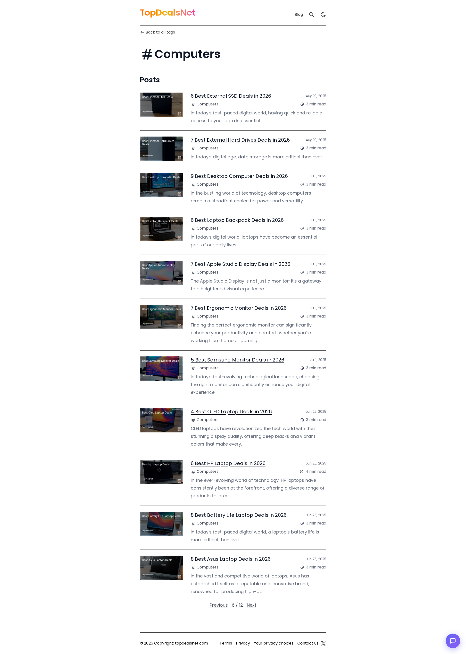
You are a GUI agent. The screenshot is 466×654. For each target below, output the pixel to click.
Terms (226, 643)
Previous (219, 605)
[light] (323, 14)
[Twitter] (323, 643)
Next (251, 605)
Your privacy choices (273, 643)
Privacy (243, 643)
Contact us (307, 643)
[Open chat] (453, 641)
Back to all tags (160, 32)
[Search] (312, 14)
